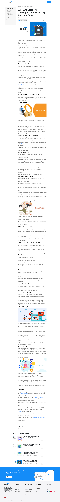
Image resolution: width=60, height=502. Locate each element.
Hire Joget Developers (28, 494)
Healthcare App (17, 486)
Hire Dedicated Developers (29, 486)
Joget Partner (38, 486)
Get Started (9, 476)
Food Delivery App (17, 491)
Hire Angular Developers (29, 487)
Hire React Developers (28, 489)
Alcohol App (16, 487)
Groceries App (17, 489)
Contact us (48, 486)
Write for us (38, 491)
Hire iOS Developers (28, 491)
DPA (47, 489)
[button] (47, 491)
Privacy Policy (49, 487)
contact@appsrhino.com (9, 495)
